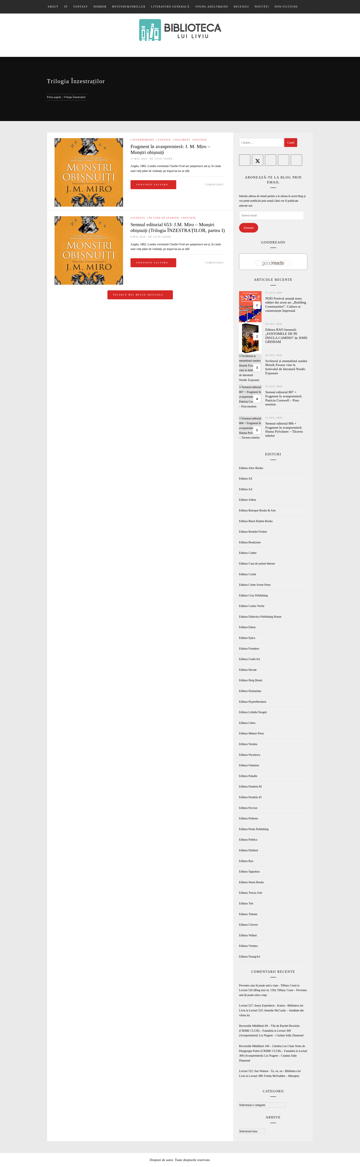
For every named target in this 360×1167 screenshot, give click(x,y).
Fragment (182, 140)
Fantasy (81, 6)
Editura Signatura (249, 871)
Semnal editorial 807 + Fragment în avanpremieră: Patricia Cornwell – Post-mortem (283, 398)
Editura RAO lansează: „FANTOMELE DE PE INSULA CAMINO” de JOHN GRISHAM (286, 336)
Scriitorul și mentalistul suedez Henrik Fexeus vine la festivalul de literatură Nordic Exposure (286, 367)
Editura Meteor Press (251, 733)
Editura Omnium (249, 765)
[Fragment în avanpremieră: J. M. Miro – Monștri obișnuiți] (89, 172)
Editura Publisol (248, 850)
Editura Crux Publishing (253, 595)
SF (66, 6)
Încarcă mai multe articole (139, 295)
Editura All (245, 478)
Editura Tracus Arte (250, 892)
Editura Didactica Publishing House (260, 616)
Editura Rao (246, 861)
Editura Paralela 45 (250, 797)
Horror (100, 6)
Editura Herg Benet (250, 680)
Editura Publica (248, 839)
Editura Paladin (248, 776)
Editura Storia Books (251, 882)
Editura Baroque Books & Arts (257, 510)
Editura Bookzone (250, 542)
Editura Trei (246, 903)
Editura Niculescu (249, 754)
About (53, 6)
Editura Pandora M (250, 786)
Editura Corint (247, 574)
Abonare (248, 227)
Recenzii (241, 6)
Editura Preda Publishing (253, 829)
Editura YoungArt (249, 956)
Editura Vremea (248, 945)
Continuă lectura (152, 185)
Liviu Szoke (163, 158)
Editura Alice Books (251, 468)
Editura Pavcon (248, 807)
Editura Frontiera (249, 648)
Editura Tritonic (248, 914)
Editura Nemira (248, 744)
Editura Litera (247, 722)
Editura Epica (247, 637)
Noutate (200, 140)
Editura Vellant (248, 935)
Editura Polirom (248, 818)
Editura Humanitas (250, 691)
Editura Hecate (248, 669)
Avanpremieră (143, 140)
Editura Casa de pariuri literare (257, 563)
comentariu (214, 184)
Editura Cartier (247, 552)
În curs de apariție (164, 218)
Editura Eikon (247, 627)
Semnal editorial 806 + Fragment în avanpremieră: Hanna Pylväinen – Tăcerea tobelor (284, 429)
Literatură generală (170, 6)
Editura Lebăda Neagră (253, 712)
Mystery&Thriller (129, 6)
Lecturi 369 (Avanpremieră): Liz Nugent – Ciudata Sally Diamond (273, 1055)
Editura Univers (248, 924)
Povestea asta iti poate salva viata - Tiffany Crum (268, 985)
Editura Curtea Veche (251, 606)
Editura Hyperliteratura (252, 701)
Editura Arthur (247, 499)
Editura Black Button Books (256, 521)
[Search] (308, 7)
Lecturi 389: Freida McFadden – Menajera (274, 1075)
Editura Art (245, 489)
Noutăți (262, 6)
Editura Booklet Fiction (253, 531)
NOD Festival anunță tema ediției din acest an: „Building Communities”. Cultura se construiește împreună (285, 304)
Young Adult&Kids (211, 6)
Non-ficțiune (286, 6)
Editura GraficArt (249, 659)
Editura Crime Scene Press (255, 584)
